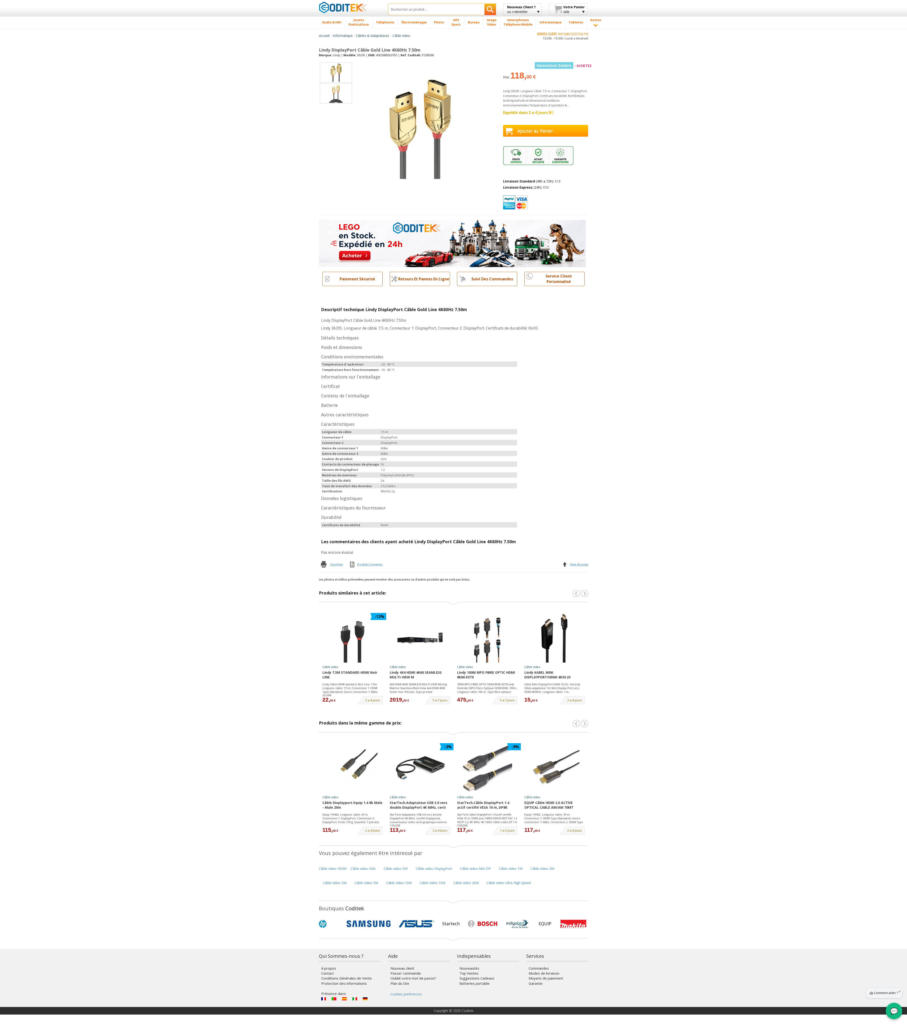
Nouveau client (402, 968)
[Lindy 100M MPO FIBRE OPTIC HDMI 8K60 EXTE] (487, 638)
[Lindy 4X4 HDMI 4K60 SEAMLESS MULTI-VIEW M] (420, 638)
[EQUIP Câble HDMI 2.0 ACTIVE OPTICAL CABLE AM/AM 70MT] (554, 768)
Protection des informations (344, 983)
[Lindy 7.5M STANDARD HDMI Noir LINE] (352, 638)
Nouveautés (469, 968)
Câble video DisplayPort (434, 868)
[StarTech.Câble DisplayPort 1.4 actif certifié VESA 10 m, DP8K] (487, 768)
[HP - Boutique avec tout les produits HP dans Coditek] (330, 924)
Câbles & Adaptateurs (372, 35)
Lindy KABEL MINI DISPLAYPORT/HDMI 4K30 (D (547, 674)
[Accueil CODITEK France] (350, 7)
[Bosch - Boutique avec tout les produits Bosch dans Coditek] (482, 924)
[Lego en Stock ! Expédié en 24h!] (452, 243)
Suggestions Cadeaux (476, 978)
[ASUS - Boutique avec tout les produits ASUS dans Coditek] (416, 924)
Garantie (536, 983)
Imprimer (336, 564)
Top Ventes (469, 973)
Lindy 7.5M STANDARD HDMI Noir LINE (349, 674)
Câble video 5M (366, 883)
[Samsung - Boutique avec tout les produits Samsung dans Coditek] (369, 924)
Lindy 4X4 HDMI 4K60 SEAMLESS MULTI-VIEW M (416, 674)
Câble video (401, 35)
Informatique (343, 35)
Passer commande (405, 973)
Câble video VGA (363, 868)
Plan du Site (399, 983)
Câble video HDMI (333, 868)
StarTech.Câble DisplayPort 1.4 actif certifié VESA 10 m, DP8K (483, 805)
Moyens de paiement (546, 978)
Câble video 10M (399, 883)
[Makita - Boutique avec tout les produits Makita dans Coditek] (573, 924)
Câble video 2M (542, 868)
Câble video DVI (396, 868)
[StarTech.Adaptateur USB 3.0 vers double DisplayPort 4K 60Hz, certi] (420, 768)
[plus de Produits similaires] (584, 593)
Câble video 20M (466, 883)
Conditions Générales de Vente (346, 978)
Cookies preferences (406, 994)
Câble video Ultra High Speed (509, 883)
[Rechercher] (490, 9)
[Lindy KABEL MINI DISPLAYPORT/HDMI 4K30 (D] (554, 638)
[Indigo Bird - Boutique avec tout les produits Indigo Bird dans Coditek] (517, 924)
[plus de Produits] (584, 723)
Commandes (539, 968)
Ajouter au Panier (535, 131)
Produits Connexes (369, 564)
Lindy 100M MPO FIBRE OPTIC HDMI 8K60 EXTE (486, 674)
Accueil (324, 35)
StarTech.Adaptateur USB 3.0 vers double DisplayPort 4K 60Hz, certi (418, 805)
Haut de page (579, 564)
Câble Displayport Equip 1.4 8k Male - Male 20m (352, 805)
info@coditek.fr (573, 34)
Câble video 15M (432, 883)
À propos (328, 968)
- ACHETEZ (564, 65)
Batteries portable (474, 983)
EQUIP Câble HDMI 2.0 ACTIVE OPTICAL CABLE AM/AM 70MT (548, 805)
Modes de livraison (544, 973)
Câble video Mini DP (475, 868)
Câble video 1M (510, 868)
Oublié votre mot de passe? (413, 978)
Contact (327, 973)
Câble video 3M (335, 883)
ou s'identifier (521, 9)
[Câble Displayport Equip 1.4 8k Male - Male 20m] (352, 768)
